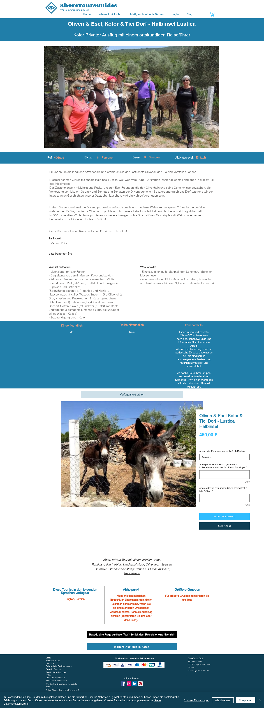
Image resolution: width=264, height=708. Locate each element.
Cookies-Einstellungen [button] (196, 700)
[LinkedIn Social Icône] (134, 683)
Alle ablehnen (223, 700)
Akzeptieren (245, 700)
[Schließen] (260, 700)
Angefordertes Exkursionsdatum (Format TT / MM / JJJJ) (223, 489)
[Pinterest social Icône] (140, 683)
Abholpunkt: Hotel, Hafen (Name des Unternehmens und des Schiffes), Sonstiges (223, 466)
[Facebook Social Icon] (123, 683)
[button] (112, 14)
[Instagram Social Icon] (129, 683)
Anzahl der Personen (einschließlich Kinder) (222, 451)
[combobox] (224, 457)
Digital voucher (208, 444)
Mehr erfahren (132, 573)
